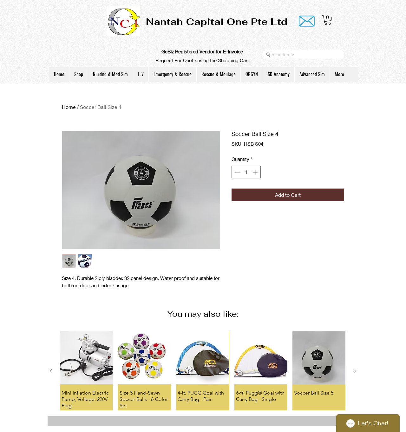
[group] (202, 370)
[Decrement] (236, 172)
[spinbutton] (246, 172)
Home (69, 107)
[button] (327, 20)
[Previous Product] (51, 371)
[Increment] (256, 172)
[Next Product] (354, 371)
